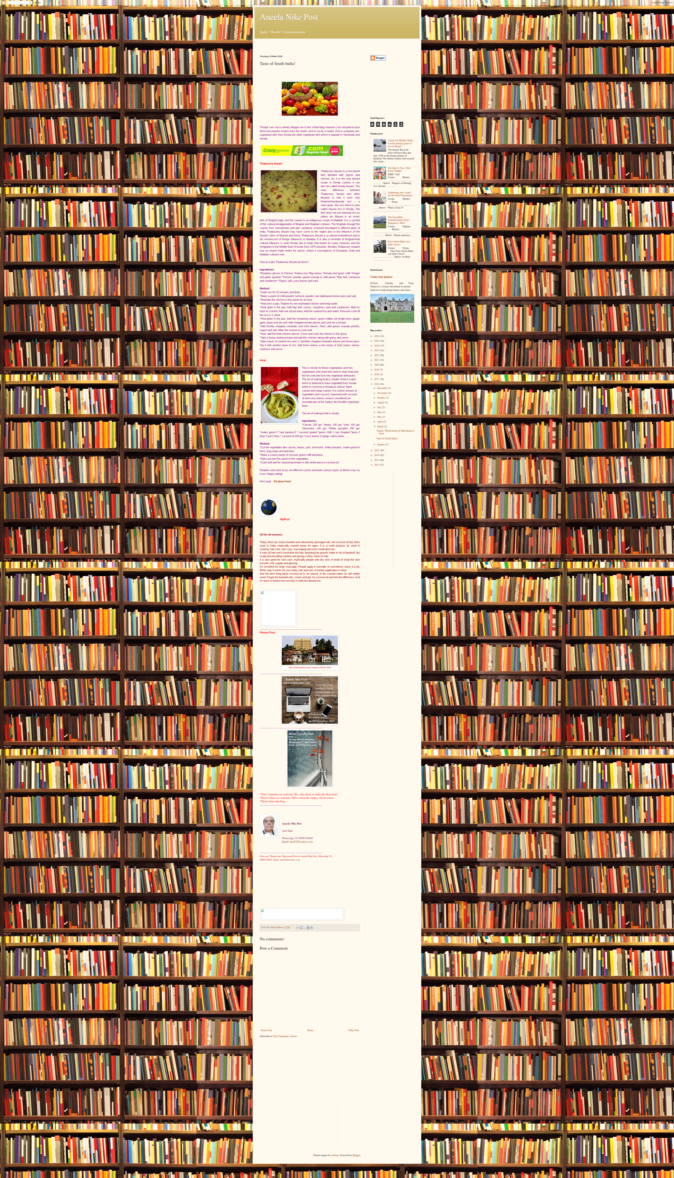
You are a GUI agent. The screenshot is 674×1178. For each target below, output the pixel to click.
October (381, 397)
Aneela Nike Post (289, 16)
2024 (377, 345)
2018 (377, 374)
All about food (282, 481)
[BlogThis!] (301, 927)
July (379, 407)
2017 (377, 379)
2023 (377, 350)
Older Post (353, 1030)
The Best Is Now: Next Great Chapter (399, 169)
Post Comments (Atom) (285, 1036)
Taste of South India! (387, 438)
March (380, 426)
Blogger (356, 1155)
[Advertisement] (301, 44)
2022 (377, 355)
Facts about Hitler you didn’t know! (399, 243)
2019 (377, 369)
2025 (377, 340)
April (380, 421)
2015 (377, 450)
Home (310, 1030)
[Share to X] (305, 927)
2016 (377, 384)
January (381, 444)
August (381, 402)
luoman (335, 1155)
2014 (377, 455)
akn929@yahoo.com (301, 841)
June (379, 412)
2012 (377, 464)
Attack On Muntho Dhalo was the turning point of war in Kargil (400, 143)
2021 (377, 360)
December (382, 388)
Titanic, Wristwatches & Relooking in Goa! (395, 432)
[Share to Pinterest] (311, 927)
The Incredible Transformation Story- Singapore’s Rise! (399, 220)
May (379, 416)
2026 (377, 336)
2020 (377, 364)
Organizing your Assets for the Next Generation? (400, 194)
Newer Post (266, 1030)
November (382, 393)
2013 (377, 460)
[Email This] (298, 927)
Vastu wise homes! (381, 277)
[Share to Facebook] (308, 927)
